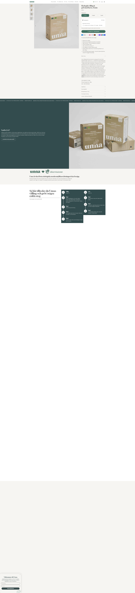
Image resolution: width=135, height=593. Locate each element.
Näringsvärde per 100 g (85, 91)
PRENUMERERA (10, 588)
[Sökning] (100, 2)
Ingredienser (83, 86)
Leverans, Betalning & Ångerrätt (86, 96)
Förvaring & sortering (85, 93)
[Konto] (102, 2)
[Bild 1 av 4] (31, 6)
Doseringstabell (84, 89)
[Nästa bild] (78, 26)
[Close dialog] (20, 574)
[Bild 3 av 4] (31, 14)
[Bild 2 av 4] (31, 10)
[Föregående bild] (35, 26)
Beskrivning (83, 56)
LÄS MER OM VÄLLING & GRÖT (8, 139)
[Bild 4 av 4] (31, 18)
